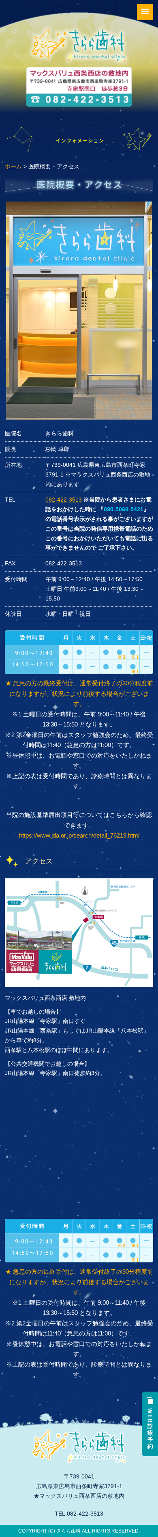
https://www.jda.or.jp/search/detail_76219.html (79, 835)
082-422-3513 (63, 499)
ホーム (13, 166)
